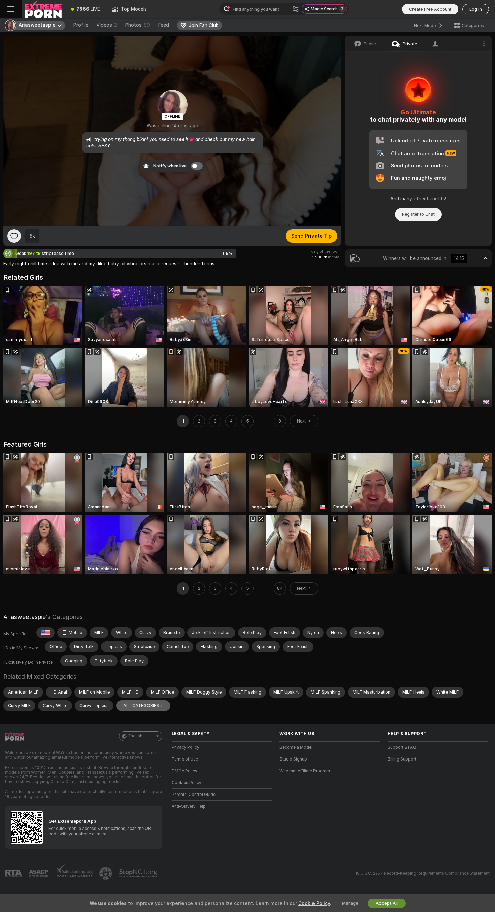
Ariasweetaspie (24, 616)
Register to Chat (418, 214)
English (135, 736)
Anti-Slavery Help (189, 806)
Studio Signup (293, 759)
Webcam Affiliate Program (304, 771)
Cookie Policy (314, 903)
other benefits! (430, 198)
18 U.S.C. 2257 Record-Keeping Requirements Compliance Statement (422, 873)
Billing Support (402, 759)
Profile (80, 25)
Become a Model (295, 747)
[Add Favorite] (14, 236)
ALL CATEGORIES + (143, 705)
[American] (45, 632)
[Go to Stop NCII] (139, 873)
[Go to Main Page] (43, 9)
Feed (163, 25)
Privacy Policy (185, 747)
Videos (106, 25)
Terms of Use (185, 759)
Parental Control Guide (194, 794)
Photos (137, 25)
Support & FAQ (402, 747)
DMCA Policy (184, 771)
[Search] (295, 9)
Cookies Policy (186, 782)
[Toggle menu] (11, 9)
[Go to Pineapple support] (106, 873)
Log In (475, 9)
